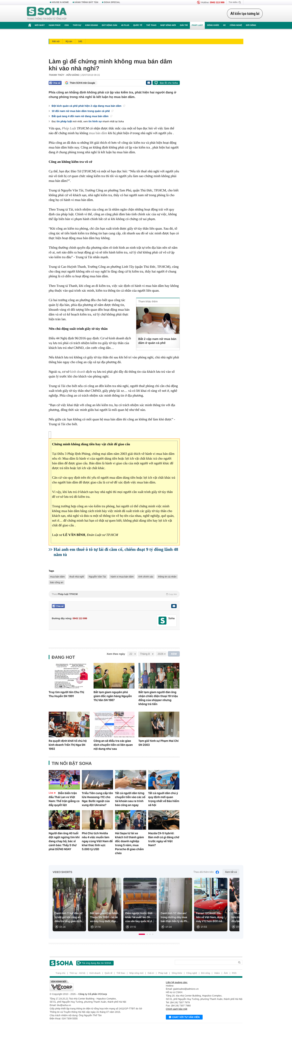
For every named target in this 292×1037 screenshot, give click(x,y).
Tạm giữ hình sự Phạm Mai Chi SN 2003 (158, 743)
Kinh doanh (91, 25)
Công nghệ (236, 25)
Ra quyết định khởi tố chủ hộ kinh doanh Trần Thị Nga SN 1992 (68, 745)
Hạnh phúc (55, 25)
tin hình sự (95, 121)
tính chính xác (145, 576)
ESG (67, 25)
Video (217, 973)
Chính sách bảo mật (176, 1009)
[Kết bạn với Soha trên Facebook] (163, 621)
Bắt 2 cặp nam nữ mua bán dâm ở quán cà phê (157, 341)
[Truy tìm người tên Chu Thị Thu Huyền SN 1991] (69, 676)
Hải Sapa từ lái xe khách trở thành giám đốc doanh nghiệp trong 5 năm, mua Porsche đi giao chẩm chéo (129, 843)
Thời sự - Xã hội (77, 973)
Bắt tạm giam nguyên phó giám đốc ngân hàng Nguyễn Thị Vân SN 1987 (113, 696)
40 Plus (125, 25)
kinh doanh (77, 371)
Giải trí (184, 25)
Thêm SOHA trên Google (82, 82)
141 (80, 41)
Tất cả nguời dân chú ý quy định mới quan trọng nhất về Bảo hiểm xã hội (163, 799)
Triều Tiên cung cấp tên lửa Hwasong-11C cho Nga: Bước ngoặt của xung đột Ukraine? (97, 799)
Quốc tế (137, 25)
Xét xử (55, 41)
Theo (114, 594)
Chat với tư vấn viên (186, 1017)
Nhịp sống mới (168, 25)
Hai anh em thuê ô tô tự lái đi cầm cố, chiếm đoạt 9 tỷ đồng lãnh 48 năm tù (116, 552)
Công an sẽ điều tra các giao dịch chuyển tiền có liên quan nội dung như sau (113, 745)
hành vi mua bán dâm (122, 576)
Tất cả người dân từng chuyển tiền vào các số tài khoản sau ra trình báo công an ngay (130, 799)
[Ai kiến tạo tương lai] (245, 13)
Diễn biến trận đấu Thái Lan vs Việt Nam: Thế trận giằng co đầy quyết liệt (64, 799)
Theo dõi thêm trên (203, 872)
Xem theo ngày (116, 653)
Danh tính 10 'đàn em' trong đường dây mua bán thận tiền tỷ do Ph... (175, 917)
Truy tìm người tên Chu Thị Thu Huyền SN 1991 (66, 694)
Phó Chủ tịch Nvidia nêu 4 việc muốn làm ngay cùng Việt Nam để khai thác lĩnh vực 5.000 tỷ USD (97, 841)
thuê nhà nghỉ (77, 576)
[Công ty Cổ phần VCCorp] (98, 985)
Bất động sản (109, 25)
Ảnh (226, 973)
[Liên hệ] (174, 606)
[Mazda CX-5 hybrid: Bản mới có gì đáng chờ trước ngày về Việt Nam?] (163, 820)
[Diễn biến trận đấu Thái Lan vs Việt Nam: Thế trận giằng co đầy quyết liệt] (64, 780)
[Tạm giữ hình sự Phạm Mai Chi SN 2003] (158, 724)
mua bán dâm (98, 133)
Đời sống (251, 25)
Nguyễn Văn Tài (97, 576)
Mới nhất (40, 25)
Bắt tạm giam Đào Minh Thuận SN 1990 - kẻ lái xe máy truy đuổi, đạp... (104, 917)
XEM (174, 653)
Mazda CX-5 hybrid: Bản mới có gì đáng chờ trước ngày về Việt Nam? (163, 839)
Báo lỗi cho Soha (169, 82)
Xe (224, 25)
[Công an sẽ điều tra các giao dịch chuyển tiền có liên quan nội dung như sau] (114, 724)
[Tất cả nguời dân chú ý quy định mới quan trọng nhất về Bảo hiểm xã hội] (163, 780)
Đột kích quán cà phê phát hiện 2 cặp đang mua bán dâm (87, 105)
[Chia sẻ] (55, 83)
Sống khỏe (213, 25)
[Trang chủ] (47, 13)
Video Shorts (62, 872)
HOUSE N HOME (60, 2)
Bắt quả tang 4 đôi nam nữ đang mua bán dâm (80, 116)
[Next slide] (234, 906)
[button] (142, 934)
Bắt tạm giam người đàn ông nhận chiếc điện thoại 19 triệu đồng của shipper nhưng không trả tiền (158, 698)
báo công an (56, 582)
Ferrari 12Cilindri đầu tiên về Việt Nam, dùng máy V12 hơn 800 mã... (210, 917)
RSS (234, 973)
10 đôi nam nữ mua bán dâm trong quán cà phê (81, 111)
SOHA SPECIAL (112, 2)
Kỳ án (69, 41)
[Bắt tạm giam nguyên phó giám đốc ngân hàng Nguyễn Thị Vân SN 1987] (114, 676)
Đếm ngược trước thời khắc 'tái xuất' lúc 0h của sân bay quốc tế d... (139, 917)
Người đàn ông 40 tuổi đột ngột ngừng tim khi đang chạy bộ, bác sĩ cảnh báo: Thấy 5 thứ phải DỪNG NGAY (64, 841)
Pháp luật (197, 25)
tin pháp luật (64, 121)
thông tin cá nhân (167, 576)
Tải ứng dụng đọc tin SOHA (96, 963)
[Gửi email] (148, 83)
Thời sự (77, 25)
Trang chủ (60, 973)
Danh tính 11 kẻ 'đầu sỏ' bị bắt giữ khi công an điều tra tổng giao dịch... (69, 917)
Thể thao (151, 25)
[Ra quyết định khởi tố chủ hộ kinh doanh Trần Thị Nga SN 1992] (69, 724)
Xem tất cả (231, 872)
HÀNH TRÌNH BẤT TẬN (86, 2)
